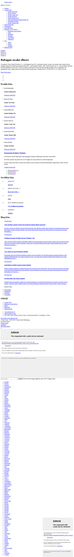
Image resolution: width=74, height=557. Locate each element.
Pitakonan (11, 39)
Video (9, 44)
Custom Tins (8, 10)
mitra (9, 33)
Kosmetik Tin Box (13, 21)
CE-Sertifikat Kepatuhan (15, 206)
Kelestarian (7, 26)
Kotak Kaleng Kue (13, 18)
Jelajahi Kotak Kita (9, 167)
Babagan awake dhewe (14, 31)
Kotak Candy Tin (13, 15)
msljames (3, 325)
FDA (9, 199)
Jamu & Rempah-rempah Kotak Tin (18, 20)
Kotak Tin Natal (12, 11)
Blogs (9, 42)
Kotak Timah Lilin (13, 23)
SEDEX (10, 213)
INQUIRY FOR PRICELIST (9, 318)
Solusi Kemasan (9, 24)
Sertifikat (10, 34)
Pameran (10, 36)
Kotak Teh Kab (12, 16)
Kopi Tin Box (12, 13)
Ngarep (6, 8)
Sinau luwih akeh (6, 72)
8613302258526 (5, 326)
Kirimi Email (4, 323)
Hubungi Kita (8, 47)
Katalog (10, 46)
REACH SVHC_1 (13, 192)
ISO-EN (10, 185)
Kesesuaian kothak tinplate (14, 153)
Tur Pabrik (11, 37)
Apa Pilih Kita (8, 28)
